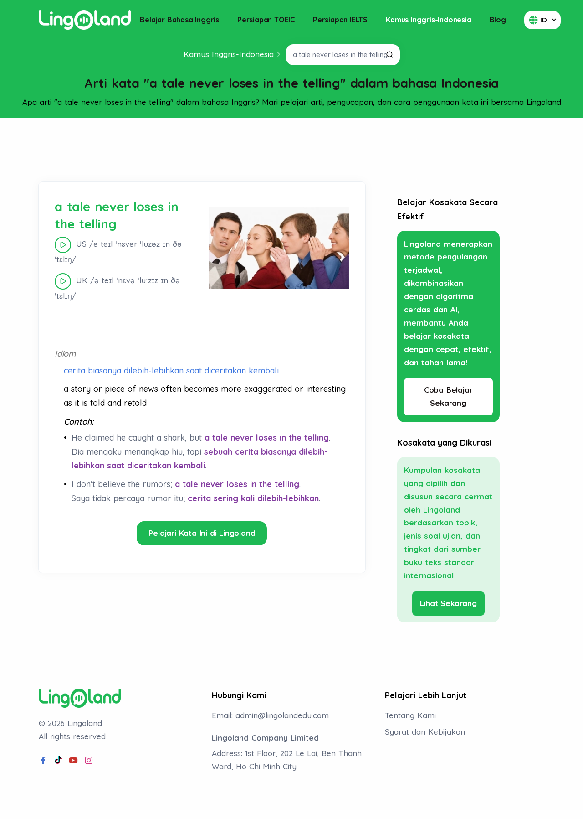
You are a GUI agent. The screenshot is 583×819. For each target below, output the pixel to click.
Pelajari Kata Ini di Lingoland (201, 533)
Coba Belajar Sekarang (448, 396)
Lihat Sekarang (448, 603)
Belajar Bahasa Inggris (179, 19)
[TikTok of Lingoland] (58, 760)
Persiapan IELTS (340, 19)
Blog (498, 19)
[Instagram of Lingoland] (88, 760)
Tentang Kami (410, 715)
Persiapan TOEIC (266, 19)
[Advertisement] (291, 150)
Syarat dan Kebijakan (425, 731)
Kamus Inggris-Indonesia (428, 19)
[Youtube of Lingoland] (73, 760)
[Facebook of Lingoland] (43, 760)
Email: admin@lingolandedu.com (270, 715)
